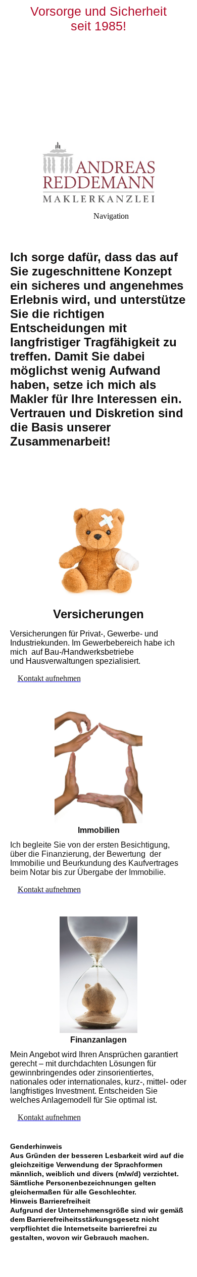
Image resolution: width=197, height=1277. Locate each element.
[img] (98, 71)
